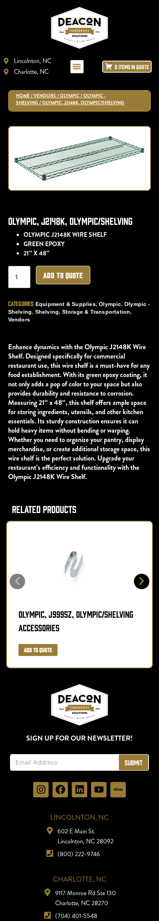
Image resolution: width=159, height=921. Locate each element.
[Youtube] (99, 789)
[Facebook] (60, 789)
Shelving (47, 312)
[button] (77, 66)
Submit (133, 762)
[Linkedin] (79, 789)
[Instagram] (41, 789)
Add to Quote (63, 275)
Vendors (45, 95)
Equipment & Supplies (66, 304)
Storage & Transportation (96, 312)
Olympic (70, 95)
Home (23, 95)
